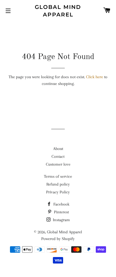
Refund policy (58, 184)
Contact (58, 156)
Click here (94, 76)
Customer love (58, 164)
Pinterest (61, 212)
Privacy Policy (58, 192)
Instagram (61, 219)
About (58, 148)
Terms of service (58, 176)
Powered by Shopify (58, 238)
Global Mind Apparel (58, 11)
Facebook (60, 204)
